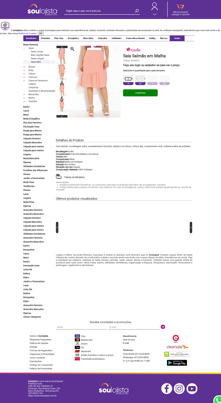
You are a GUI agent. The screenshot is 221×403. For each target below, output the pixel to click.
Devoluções (36, 361)
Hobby (152, 38)
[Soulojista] (42, 14)
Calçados (102, 38)
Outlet (177, 38)
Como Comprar (37, 357)
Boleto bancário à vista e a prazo (97, 355)
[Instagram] (180, 393)
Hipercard (86, 351)
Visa (83, 336)
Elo (82, 347)
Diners (84, 343)
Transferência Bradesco (93, 359)
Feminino (45, 38)
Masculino (88, 38)
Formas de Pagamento (41, 350)
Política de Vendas (39, 343)
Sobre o (39, 336)
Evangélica (73, 38)
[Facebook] (167, 393)
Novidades (31, 38)
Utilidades (117, 38)
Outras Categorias (32, 317)
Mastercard (86, 340)
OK (40, 33)
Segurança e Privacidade (42, 354)
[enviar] (163, 327)
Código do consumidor (41, 365)
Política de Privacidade (41, 368)
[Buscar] (137, 11)
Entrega (33, 347)
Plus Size (58, 38)
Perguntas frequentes (40, 339)
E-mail (126, 343)
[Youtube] (192, 393)
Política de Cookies (27, 33)
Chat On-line (129, 339)
